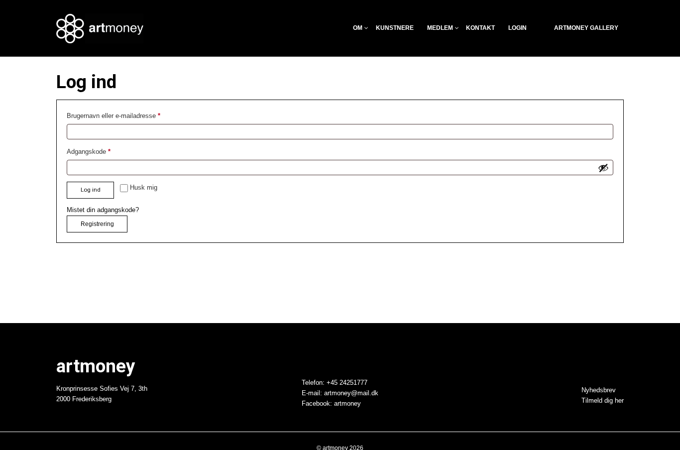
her (619, 400)
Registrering (97, 224)
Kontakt (480, 28)
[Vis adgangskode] (603, 167)
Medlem (440, 28)
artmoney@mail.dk (351, 393)
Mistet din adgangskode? (103, 210)
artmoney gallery (586, 28)
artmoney (347, 403)
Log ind (91, 189)
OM (357, 28)
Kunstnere (395, 28)
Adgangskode (102, 150)
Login (517, 28)
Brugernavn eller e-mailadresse (127, 114)
